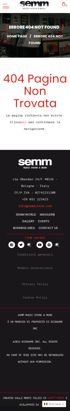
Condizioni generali (35, 254)
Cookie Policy (35, 297)
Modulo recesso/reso (35, 268)
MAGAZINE (47, 214)
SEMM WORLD (26, 214)
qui (24, 122)
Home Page (17, 36)
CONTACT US (48, 228)
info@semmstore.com (35, 206)
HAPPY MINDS (56, 398)
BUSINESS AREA (24, 228)
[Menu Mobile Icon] (5, 5)
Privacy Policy (35, 284)
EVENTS (43, 221)
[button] (54, 404)
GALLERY (28, 221)
